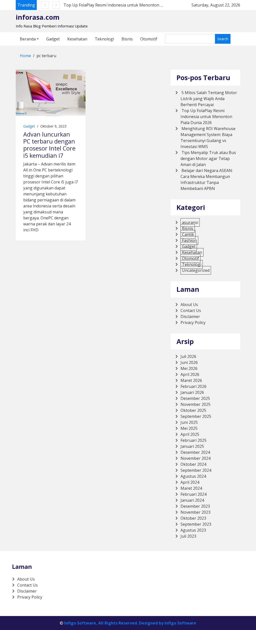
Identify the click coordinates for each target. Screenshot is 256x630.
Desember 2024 (195, 452)
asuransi (190, 222)
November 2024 (195, 458)
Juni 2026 (189, 362)
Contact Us (190, 310)
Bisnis (127, 39)
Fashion (189, 240)
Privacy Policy (193, 322)
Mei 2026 (189, 368)
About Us (189, 304)
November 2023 (195, 512)
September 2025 (195, 416)
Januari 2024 (192, 500)
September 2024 (195, 470)
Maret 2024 (191, 488)
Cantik (188, 234)
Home (25, 55)
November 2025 (195, 404)
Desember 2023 (195, 506)
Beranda (28, 39)
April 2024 (189, 482)
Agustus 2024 (193, 476)
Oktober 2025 (193, 410)
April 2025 (189, 434)
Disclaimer (190, 316)
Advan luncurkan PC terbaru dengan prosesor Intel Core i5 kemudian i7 (49, 145)
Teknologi (104, 39)
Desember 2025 (195, 398)
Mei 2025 (189, 428)
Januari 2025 (192, 446)
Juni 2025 (189, 422)
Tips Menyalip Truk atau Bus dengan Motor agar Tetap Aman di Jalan (208, 158)
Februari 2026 (193, 386)
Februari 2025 (193, 440)
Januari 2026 (192, 392)
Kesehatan (77, 39)
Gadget (53, 39)
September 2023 (195, 524)
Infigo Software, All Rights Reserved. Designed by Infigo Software (130, 623)
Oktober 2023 (193, 518)
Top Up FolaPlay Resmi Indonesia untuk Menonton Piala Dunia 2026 (128, 5)
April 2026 (189, 374)
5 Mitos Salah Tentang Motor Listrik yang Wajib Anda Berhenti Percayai (208, 98)
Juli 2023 (188, 536)
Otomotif (148, 39)
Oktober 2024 (193, 464)
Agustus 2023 (193, 530)
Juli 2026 (188, 356)
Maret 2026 (191, 380)
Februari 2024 (193, 494)
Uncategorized (196, 270)
